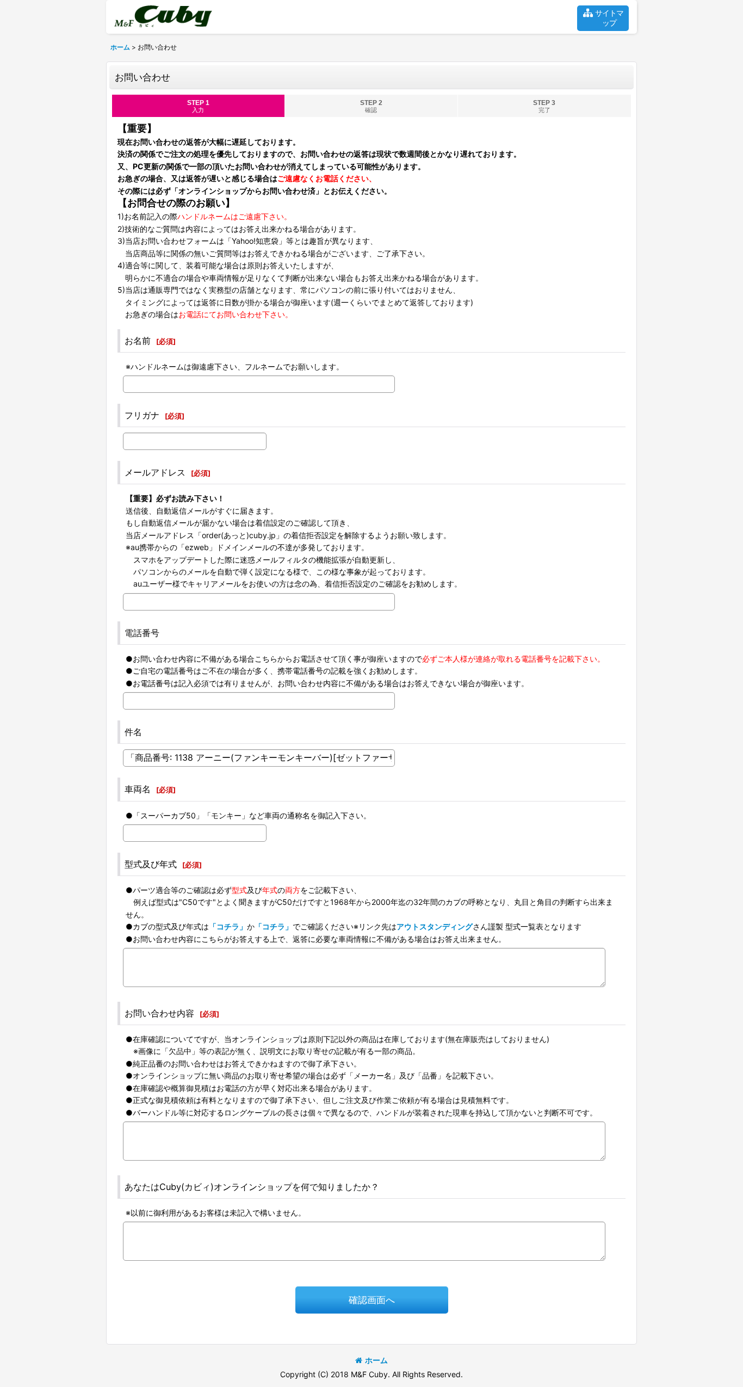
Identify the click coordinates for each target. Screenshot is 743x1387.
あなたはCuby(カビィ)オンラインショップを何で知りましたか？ (252, 1186)
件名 (133, 731)
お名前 (138, 340)
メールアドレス (155, 472)
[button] (603, 18)
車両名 (138, 789)
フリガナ (142, 415)
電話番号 (142, 632)
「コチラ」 (228, 926)
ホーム (376, 1360)
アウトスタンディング (435, 926)
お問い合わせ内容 (159, 1013)
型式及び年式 (151, 864)
